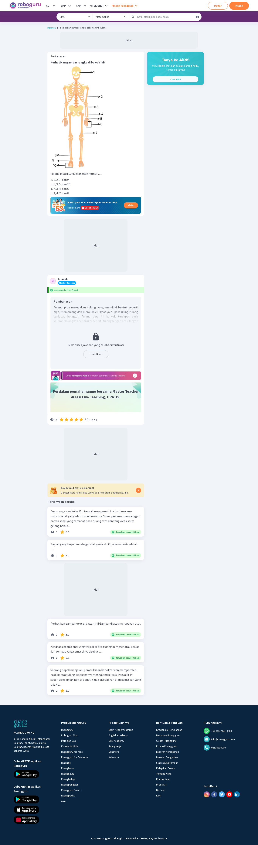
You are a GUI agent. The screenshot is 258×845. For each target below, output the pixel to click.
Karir (158, 795)
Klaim (130, 205)
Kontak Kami (163, 779)
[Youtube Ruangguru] (229, 794)
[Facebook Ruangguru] (214, 794)
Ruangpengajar (69, 784)
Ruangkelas (67, 773)
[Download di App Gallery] (34, 820)
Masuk (239, 5)
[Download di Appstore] (34, 809)
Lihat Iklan (96, 354)
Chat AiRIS (175, 79)
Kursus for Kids (69, 746)
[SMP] (69, 5)
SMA (78, 5)
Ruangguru (67, 729)
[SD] (54, 5)
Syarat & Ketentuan (167, 762)
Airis (63, 801)
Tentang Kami (163, 773)
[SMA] (85, 5)
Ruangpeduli (68, 795)
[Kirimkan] (133, 17)
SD (47, 5)
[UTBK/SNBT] (106, 5)
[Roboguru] (26, 6)
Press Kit (161, 784)
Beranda (51, 27)
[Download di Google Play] (34, 774)
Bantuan (160, 790)
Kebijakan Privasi (165, 768)
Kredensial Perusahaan (169, 729)
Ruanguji (66, 762)
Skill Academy (116, 740)
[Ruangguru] (20, 724)
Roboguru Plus (69, 735)
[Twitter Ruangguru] (222, 794)
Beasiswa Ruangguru (168, 735)
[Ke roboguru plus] (95, 375)
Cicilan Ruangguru (166, 740)
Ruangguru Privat (70, 790)
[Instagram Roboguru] (207, 794)
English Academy (118, 735)
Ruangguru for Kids (72, 751)
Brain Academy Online (121, 729)
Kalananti (114, 757)
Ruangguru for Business (74, 757)
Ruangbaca (67, 768)
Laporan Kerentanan (167, 751)
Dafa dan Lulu (68, 740)
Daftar (218, 5)
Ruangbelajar (68, 779)
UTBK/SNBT (97, 5)
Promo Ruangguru (166, 746)
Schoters (114, 751)
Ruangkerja (115, 746)
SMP (63, 5)
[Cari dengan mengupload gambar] (198, 17)
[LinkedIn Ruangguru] (237, 794)
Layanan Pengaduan (167, 757)
